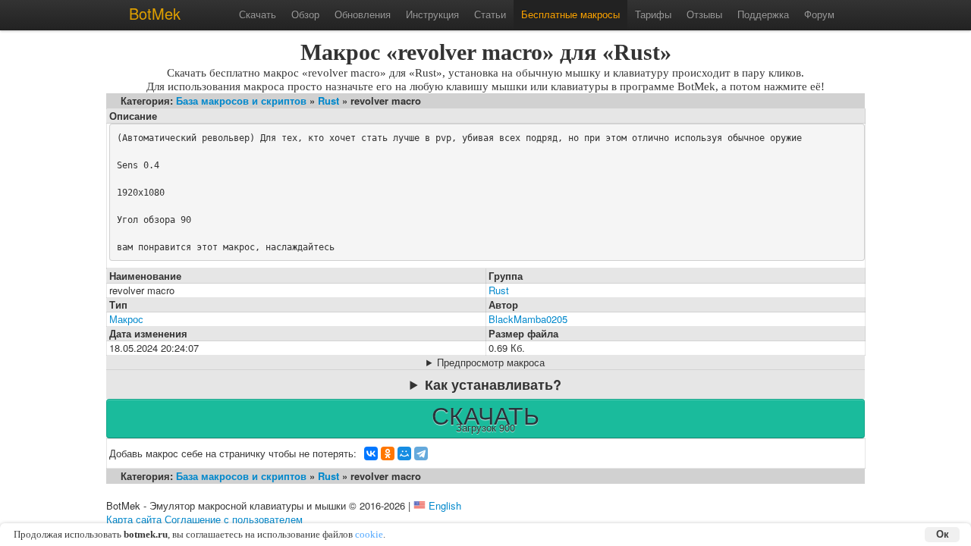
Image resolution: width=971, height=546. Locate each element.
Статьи (490, 14)
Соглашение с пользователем (234, 519)
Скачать (257, 14)
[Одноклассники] (387, 453)
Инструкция (432, 14)
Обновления (363, 14)
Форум (819, 14)
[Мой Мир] (404, 453)
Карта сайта (134, 519)
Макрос (126, 319)
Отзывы (704, 14)
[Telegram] (421, 453)
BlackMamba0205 (528, 319)
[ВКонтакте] (371, 453)
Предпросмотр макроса (491, 362)
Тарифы (653, 14)
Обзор (305, 14)
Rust (328, 100)
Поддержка (763, 14)
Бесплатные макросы (570, 14)
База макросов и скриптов (241, 100)
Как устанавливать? (493, 384)
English (445, 505)
